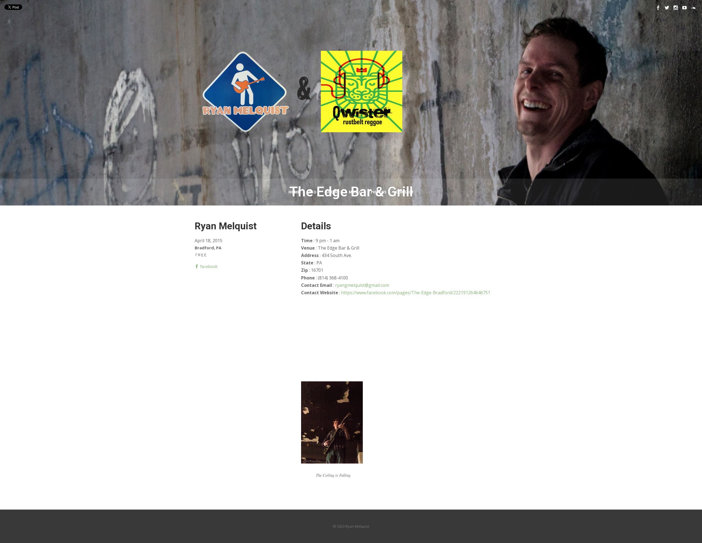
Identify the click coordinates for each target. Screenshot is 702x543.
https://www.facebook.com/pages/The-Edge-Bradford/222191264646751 (415, 293)
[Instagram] (675, 7)
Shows (332, 192)
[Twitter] (667, 7)
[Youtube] (684, 7)
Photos (378, 192)
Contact (405, 192)
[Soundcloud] (693, 7)
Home (294, 192)
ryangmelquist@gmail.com (362, 285)
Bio (312, 192)
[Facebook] (658, 7)
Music (355, 192)
